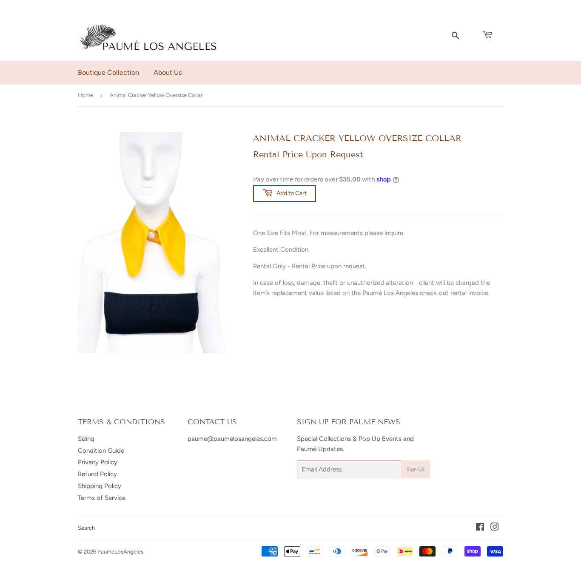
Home (85, 95)
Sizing (86, 439)
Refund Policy (97, 474)
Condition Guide (101, 450)
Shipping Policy (99, 486)
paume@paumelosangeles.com (232, 439)
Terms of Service (101, 498)
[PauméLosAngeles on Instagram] (494, 528)
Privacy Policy (97, 462)
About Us (168, 72)
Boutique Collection (108, 72)
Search (86, 528)
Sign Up (415, 469)
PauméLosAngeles (120, 551)
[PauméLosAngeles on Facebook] (480, 528)
